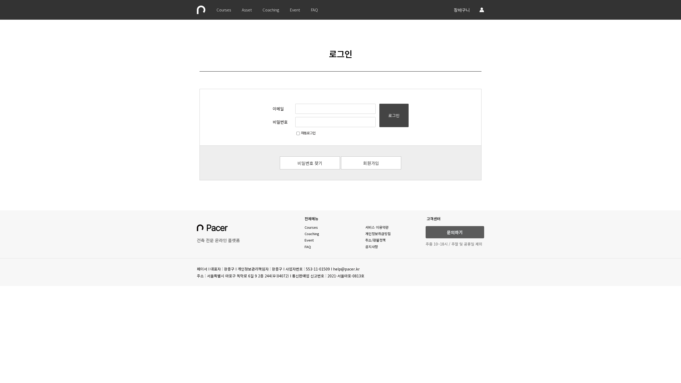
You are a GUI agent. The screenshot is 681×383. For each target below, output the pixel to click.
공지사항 (371, 246)
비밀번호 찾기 (309, 163)
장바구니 (462, 10)
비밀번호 (280, 122)
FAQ (314, 10)
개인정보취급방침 (378, 233)
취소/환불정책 (375, 240)
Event (295, 10)
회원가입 (371, 163)
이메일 (278, 108)
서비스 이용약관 (377, 227)
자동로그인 (308, 132)
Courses (224, 10)
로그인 (394, 115)
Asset (247, 10)
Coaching (271, 10)
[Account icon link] (481, 9)
